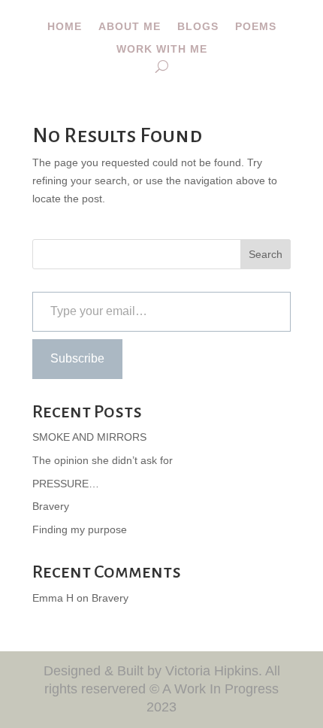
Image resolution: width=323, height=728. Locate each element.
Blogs (198, 26)
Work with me (161, 49)
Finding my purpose (79, 529)
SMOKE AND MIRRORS (89, 437)
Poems (255, 26)
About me (129, 26)
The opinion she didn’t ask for (102, 460)
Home (64, 26)
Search (265, 254)
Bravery (50, 506)
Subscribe (77, 358)
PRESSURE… (65, 484)
